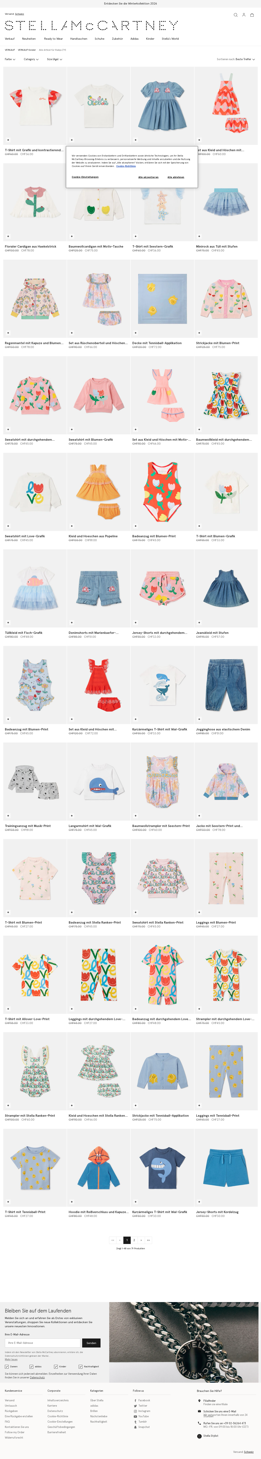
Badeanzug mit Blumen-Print (154, 536)
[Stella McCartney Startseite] (91, 25)
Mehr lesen (11, 1359)
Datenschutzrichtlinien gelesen (21, 1356)
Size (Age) (53, 59)
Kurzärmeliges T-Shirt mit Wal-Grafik (159, 729)
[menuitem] (29, 39)
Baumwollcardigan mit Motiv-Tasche (96, 246)
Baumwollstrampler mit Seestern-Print (161, 826)
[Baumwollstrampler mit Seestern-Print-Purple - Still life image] (162, 781)
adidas (38, 1366)
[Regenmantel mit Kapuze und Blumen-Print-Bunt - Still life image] (35, 299)
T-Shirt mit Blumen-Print (23, 922)
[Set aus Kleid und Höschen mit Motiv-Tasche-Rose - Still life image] (162, 395)
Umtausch (11, 1406)
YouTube (143, 1416)
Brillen (94, 1411)
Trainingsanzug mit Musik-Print (28, 826)
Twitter (142, 1406)
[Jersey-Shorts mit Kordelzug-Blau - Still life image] (226, 1168)
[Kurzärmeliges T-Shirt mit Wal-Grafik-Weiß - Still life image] (162, 685)
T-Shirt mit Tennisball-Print (25, 1212)
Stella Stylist (210, 1436)
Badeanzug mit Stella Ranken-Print (95, 922)
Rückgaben (11, 1411)
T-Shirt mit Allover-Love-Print (27, 1019)
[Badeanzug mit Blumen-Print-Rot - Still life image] (162, 492)
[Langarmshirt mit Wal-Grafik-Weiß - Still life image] (98, 781)
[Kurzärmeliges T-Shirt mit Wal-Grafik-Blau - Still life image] (162, 1168)
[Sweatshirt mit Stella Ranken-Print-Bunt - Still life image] (162, 878)
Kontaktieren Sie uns (17, 1427)
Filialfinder (209, 1401)
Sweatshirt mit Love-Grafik (25, 536)
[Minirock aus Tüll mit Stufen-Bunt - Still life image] (226, 202)
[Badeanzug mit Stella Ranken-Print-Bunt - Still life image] (98, 878)
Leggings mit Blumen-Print (216, 922)
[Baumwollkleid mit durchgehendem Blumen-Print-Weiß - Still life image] (226, 395)
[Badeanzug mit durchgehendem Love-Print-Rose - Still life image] (162, 975)
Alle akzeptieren (148, 177)
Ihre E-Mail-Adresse (17, 1334)
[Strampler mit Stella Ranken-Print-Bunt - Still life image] (35, 1071)
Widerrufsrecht (14, 1437)
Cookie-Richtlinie (58, 1416)
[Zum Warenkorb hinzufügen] (8, 140)
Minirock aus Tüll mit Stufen (217, 246)
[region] (132, 167)
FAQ (7, 1422)
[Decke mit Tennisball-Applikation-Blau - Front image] (162, 299)
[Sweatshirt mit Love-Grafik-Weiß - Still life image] (35, 492)
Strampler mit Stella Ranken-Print (30, 1115)
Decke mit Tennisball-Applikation (157, 343)
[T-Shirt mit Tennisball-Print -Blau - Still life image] (35, 1168)
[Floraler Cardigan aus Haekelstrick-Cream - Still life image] (35, 202)
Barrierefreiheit (57, 1432)
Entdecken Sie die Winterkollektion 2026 (130, 3)
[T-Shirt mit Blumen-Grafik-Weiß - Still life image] (226, 492)
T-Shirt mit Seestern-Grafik (152, 246)
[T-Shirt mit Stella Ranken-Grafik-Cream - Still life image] (98, 106)
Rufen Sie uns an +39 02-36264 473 (224, 1423)
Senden (91, 1343)
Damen (14, 1366)
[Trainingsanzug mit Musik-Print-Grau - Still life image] (35, 781)
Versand (9, 1400)
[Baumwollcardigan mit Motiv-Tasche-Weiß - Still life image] (98, 202)
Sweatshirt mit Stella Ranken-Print (158, 922)
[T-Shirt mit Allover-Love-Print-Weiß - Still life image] (35, 975)
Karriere (52, 1406)
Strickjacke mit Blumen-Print (217, 343)
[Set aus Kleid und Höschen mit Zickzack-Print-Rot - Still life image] (226, 106)
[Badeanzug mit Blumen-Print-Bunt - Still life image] (35, 685)
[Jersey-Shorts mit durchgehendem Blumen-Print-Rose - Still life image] (162, 588)
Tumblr (142, 1422)
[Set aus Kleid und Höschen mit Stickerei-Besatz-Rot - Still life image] (98, 685)
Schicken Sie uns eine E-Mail (219, 1411)
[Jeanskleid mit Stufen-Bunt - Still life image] (226, 588)
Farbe (8, 59)
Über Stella (96, 1400)
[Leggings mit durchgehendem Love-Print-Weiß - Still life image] (98, 975)
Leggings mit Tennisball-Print (217, 1115)
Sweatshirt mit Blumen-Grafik (91, 439)
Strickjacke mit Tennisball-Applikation (160, 1115)
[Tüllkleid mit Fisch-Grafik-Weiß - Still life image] (35, 588)
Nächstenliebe (98, 1416)
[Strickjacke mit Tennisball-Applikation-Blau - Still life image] (162, 1071)
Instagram (144, 1411)
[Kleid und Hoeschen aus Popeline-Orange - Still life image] (98, 492)
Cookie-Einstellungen (60, 1422)
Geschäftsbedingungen (61, 1427)
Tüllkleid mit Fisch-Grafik (23, 632)
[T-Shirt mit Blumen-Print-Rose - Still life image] (35, 878)
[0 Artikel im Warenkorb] (252, 14)
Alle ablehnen (176, 177)
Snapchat (144, 1427)
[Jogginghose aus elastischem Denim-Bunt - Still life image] (226, 685)
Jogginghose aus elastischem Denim (223, 729)
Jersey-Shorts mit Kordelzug (217, 1212)
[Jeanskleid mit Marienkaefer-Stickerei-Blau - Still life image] (162, 106)
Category (29, 59)
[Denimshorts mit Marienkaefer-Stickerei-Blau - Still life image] (98, 588)
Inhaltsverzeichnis (58, 1400)
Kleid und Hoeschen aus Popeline (93, 536)
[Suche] (236, 14)
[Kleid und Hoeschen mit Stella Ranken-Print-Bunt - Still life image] (98, 1071)
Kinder (62, 1366)
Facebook (144, 1400)
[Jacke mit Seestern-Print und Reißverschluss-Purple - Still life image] (226, 781)
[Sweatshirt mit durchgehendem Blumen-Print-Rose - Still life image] (35, 395)
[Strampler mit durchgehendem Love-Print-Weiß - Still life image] (226, 975)
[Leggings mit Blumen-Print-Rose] (226, 878)
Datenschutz (37, 1377)
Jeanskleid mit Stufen (212, 632)
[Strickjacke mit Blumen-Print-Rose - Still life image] (226, 299)
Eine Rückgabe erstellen (19, 1416)
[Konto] (244, 14)
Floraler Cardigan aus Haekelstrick (30, 246)
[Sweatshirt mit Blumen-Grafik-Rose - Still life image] (98, 395)
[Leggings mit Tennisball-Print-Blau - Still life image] (226, 1071)
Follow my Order (14, 1432)
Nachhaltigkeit (91, 1366)
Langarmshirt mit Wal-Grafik (90, 826)
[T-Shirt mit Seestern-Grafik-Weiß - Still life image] (162, 202)
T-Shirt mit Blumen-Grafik (215, 536)
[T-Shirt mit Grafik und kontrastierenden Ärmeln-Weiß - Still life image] (35, 106)
